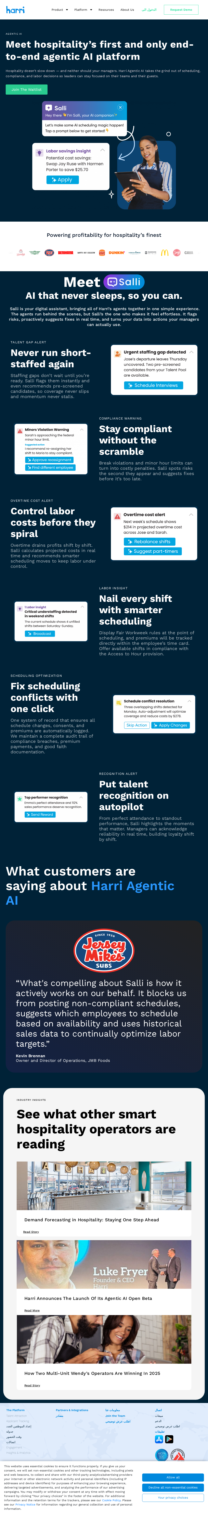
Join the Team (115, 1415)
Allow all (173, 1477)
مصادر (59, 1415)
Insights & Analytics (18, 1452)
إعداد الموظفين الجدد (18, 1426)
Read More (32, 1310)
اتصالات (10, 1442)
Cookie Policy (111, 1500)
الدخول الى (149, 10)
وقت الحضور (14, 1436)
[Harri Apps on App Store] (159, 1439)
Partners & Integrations (72, 1410)
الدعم (158, 1421)
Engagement (14, 1447)
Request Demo (181, 10)
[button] (27, 89)
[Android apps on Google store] (169, 1439)
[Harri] (15, 9)
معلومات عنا (112, 1410)
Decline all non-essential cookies (173, 1487)
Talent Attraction (16, 1415)
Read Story (32, 1385)
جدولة (9, 1431)
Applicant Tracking (17, 1421)
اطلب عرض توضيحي (117, 1421)
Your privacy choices (173, 1497)
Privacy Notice (25, 1504)
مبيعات (159, 1415)
